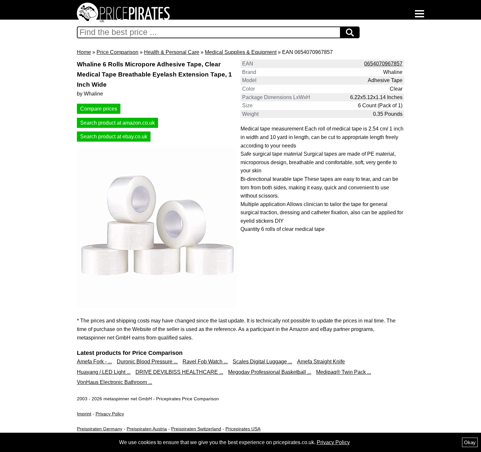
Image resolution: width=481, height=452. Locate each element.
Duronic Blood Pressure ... (147, 361)
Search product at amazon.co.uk (117, 123)
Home (84, 52)
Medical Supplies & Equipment (240, 52)
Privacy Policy (110, 413)
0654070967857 (383, 63)
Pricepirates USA (242, 428)
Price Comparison (117, 52)
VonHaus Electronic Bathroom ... (114, 382)
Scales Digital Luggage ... (262, 361)
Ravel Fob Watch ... (205, 361)
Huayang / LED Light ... (104, 372)
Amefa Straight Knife (321, 361)
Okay (470, 442)
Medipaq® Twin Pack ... (343, 372)
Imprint (84, 413)
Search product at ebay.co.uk (113, 136)
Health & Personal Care (171, 52)
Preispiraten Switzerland (196, 428)
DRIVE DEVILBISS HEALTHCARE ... (179, 372)
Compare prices (98, 109)
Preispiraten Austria (147, 428)
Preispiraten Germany (99, 428)
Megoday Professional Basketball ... (269, 372)
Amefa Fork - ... (94, 361)
